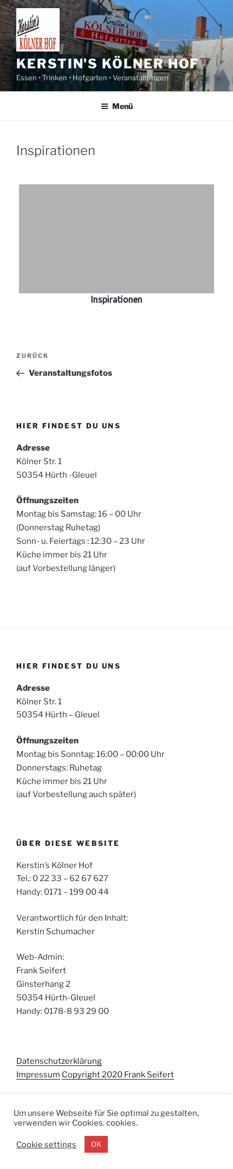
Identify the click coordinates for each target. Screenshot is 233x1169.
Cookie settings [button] (46, 1144)
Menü (122, 106)
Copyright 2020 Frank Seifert (118, 1075)
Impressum (38, 1075)
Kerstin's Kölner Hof (107, 64)
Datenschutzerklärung (59, 1061)
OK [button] (96, 1144)
